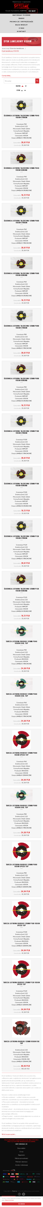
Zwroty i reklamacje (21, 1165)
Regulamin (21, 1155)
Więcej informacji (9, 1200)
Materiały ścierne (22, 15)
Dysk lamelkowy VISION (10, 51)
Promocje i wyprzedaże (21, 22)
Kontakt (21, 31)
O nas (21, 28)
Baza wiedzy (21, 25)
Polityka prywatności (21, 1158)
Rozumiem (21, 1204)
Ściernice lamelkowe (17, 48)
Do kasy (32, 11)
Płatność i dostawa (21, 1162)
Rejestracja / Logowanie (21, 2)
